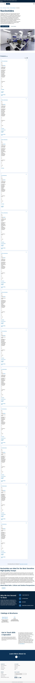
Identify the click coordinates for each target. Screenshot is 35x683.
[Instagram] (19, 677)
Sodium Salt (3, 588)
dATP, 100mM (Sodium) (4, 369)
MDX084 (4, 104)
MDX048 (4, 490)
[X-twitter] (17, 677)
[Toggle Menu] (34, 3)
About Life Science (17, 665)
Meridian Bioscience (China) (5, 677)
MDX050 (4, 217)
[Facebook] (16, 677)
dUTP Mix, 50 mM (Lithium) (4, 292)
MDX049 (4, 528)
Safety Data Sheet (3, 243)
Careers (2, 673)
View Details (2, 89)
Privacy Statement (22, 643)
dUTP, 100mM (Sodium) (4, 175)
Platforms (2, 669)
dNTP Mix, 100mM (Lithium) (4, 253)
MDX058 (4, 296)
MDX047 (4, 452)
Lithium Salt (3, 587)
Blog (15, 669)
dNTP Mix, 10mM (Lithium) (4, 139)
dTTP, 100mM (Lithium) (4, 524)
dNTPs (15, 617)
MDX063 (4, 373)
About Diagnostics (3, 665)
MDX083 (4, 65)
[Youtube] (20, 677)
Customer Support (3, 674)
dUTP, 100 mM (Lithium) (4, 331)
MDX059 (4, 335)
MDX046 (4, 413)
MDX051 (4, 257)
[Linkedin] (15, 677)
